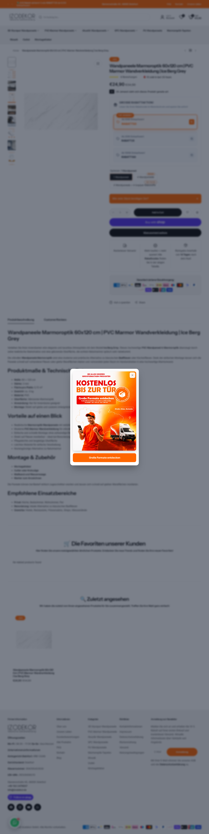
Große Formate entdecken (104, 457)
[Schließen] (132, 375)
